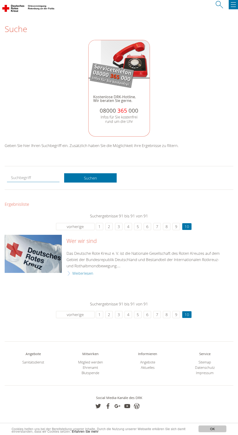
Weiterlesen (82, 273)
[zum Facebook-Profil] (98, 406)
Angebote (147, 362)
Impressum (205, 373)
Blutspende (90, 373)
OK (212, 428)
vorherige (75, 226)
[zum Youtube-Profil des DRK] (127, 406)
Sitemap (204, 362)
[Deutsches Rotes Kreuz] (13, 9)
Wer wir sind (81, 241)
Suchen (90, 178)
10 (187, 226)
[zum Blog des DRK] (137, 406)
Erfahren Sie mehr (85, 431)
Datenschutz (205, 367)
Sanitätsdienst (33, 362)
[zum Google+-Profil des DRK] (117, 406)
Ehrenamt (90, 367)
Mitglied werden (90, 362)
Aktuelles (148, 367)
